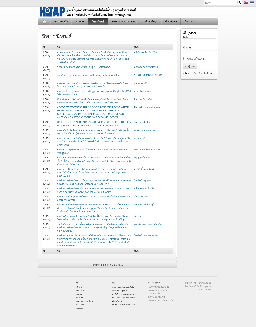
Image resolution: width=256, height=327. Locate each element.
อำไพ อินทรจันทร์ (142, 91)
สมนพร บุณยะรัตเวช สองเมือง (148, 224)
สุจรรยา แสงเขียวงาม (144, 130)
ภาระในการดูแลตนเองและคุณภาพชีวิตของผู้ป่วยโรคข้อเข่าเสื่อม (88, 75)
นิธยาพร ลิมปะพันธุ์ (143, 99)
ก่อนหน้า (96, 265)
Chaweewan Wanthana (146, 67)
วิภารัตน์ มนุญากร (142, 180)
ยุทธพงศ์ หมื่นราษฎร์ (144, 204)
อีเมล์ (185, 37)
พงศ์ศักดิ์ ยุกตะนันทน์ (144, 169)
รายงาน (80, 21)
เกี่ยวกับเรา (171, 21)
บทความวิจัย (61, 21)
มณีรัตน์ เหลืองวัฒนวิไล (145, 52)
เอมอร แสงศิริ (140, 83)
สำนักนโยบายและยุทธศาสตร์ (123, 305)
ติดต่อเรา (189, 21)
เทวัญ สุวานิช (140, 138)
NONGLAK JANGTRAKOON (148, 75)
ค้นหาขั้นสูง (151, 21)
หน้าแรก (44, 21)
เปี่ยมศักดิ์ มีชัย (141, 196)
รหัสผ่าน (187, 47)
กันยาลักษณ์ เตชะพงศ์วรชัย (147, 149)
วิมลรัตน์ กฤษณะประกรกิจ (146, 235)
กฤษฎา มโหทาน (142, 157)
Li (135, 216)
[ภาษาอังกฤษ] (246, 4)
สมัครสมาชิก (190, 73)
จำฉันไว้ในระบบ (195, 58)
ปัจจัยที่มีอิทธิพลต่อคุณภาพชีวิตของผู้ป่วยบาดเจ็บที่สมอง (84, 67)
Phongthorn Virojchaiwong (147, 107)
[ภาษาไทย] (252, 4)
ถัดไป (120, 265)
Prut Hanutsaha (142, 122)
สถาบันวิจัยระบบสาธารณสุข (123, 294)
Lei (139, 216)
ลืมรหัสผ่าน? (205, 73)
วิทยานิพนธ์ (98, 21)
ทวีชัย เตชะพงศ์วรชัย (144, 188)
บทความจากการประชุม (124, 21)
